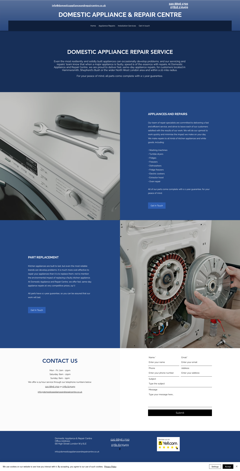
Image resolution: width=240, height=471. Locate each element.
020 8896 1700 (52, 386)
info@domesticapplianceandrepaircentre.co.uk (77, 451)
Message (153, 390)
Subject (152, 379)
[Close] (236, 466)
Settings (215, 466)
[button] (157, 205)
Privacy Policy (110, 466)
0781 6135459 (68, 386)
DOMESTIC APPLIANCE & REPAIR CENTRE (120, 14)
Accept (228, 466)
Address (185, 368)
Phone (152, 368)
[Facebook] (119, 449)
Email (184, 357)
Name (152, 357)
